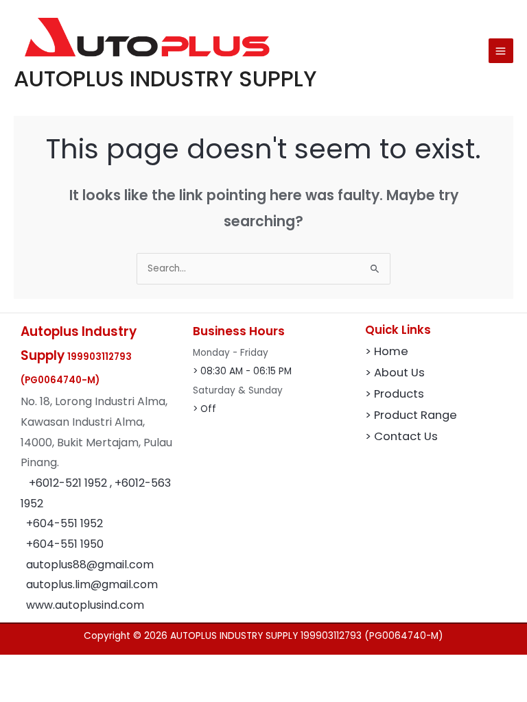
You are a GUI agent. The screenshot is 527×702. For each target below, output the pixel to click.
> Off (204, 408)
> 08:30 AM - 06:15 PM (242, 371)
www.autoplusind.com (85, 605)
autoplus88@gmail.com (90, 564)
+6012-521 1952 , (72, 483)
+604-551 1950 (65, 544)
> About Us (395, 372)
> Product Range (411, 415)
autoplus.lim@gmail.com (92, 584)
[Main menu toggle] (501, 50)
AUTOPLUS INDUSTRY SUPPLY (165, 78)
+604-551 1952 (64, 523)
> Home (386, 351)
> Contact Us (401, 436)
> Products (394, 394)
